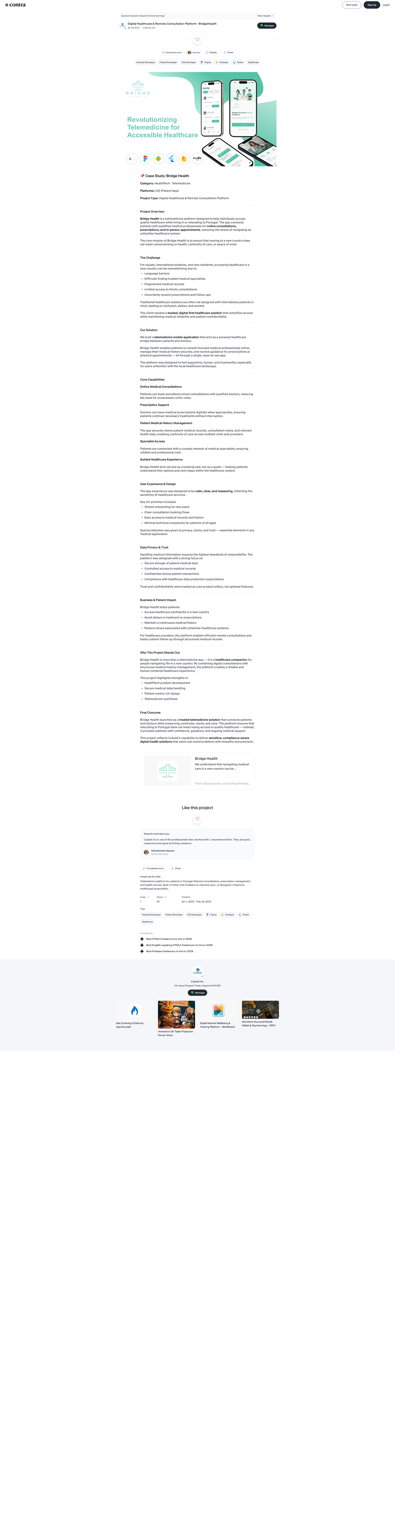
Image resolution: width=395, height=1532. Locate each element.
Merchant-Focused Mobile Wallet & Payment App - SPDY (259, 1023)
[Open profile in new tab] (122, 26)
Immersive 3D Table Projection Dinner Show (175, 1033)
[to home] (15, 5)
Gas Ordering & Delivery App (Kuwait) (130, 1025)
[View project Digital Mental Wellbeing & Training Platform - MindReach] (218, 1010)
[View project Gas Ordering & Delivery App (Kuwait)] (134, 1010)
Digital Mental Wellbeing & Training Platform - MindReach (217, 1025)
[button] (194, 52)
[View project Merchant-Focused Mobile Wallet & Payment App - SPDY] (260, 1010)
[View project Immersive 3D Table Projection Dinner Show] (176, 1014)
